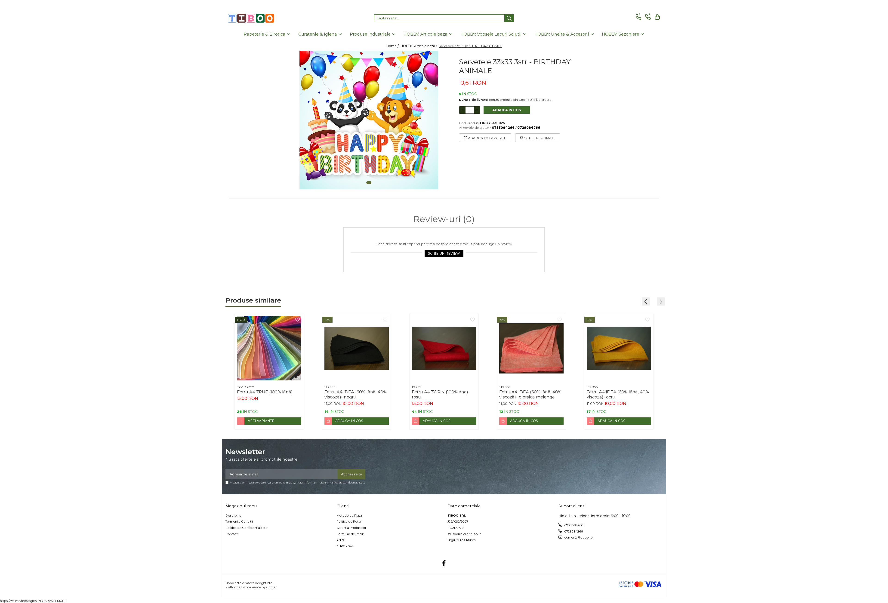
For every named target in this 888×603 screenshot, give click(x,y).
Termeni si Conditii (239, 521)
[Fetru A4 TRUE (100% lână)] (269, 348)
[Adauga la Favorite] (297, 320)
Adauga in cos (506, 110)
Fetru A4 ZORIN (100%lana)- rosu (441, 394)
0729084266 (573, 531)
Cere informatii (539, 138)
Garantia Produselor (351, 528)
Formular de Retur (350, 534)
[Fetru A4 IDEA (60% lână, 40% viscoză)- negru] (356, 348)
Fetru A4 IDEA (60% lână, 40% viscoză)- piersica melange (530, 394)
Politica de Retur (348, 521)
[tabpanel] (369, 120)
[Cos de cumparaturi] (656, 17)
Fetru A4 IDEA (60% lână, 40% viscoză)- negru (355, 394)
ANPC (340, 540)
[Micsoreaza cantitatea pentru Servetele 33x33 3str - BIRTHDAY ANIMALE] (462, 110)
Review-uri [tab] (444, 219)
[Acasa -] (251, 18)
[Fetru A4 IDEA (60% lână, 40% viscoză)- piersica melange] (531, 348)
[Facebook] (444, 563)
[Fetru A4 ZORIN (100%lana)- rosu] (444, 348)
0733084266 (573, 525)
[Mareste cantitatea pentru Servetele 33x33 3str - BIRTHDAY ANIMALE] (477, 110)
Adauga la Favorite (486, 138)
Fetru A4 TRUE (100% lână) (265, 392)
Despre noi (233, 515)
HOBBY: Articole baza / (419, 46)
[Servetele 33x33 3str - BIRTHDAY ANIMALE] (369, 120)
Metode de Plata (349, 515)
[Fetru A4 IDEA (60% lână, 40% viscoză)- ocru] (619, 348)
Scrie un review (444, 253)
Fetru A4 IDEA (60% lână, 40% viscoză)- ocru (618, 394)
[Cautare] (509, 18)
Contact (231, 534)
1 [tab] (369, 182)
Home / (393, 46)
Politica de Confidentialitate (346, 482)
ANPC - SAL (345, 546)
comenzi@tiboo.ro (578, 537)
